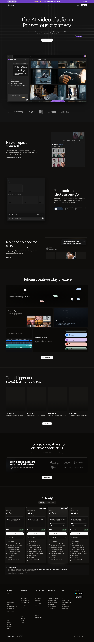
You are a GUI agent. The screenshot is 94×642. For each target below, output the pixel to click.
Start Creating (46, 40)
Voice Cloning (37, 600)
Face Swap (37, 615)
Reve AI (22, 620)
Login (78, 5)
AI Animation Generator (12, 606)
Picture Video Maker (52, 596)
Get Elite (79, 533)
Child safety (31, 639)
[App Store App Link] (81, 597)
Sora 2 (8, 616)
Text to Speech (38, 598)
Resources (53, 5)
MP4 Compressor (51, 608)
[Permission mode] (25, 60)
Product (28, 5)
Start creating (47, 477)
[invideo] (10, 636)
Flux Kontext (23, 614)
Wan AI (8, 620)
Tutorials (63, 596)
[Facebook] (85, 636)
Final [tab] (45, 59)
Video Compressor (52, 606)
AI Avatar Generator (11, 598)
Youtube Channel (65, 600)
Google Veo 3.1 (10, 613)
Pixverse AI (9, 622)
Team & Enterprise (50, 502)
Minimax (36, 607)
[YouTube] (83, 636)
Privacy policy (11, 639)
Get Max (36, 533)
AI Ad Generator (10, 608)
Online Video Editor (52, 594)
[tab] (10, 56)
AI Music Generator (39, 596)
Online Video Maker (52, 600)
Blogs (63, 598)
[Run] (42, 218)
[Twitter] (74, 636)
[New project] (46, 56)
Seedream (23, 612)
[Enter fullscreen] (85, 59)
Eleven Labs (37, 605)
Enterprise (42, 5)
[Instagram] (80, 636)
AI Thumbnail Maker (25, 600)
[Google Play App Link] (81, 593)
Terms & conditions (21, 639)
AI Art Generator (24, 596)
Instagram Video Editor (53, 598)
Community (61, 5)
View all (9, 628)
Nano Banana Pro (24, 607)
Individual (42, 502)
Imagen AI (23, 618)
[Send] (27, 100)
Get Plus (15, 533)
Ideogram (23, 609)
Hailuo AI (9, 624)
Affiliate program (65, 606)
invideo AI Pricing (65, 608)
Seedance (9, 626)
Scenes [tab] (39, 59)
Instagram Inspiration (66, 602)
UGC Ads (9, 604)
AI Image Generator (25, 594)
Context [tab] (33, 59)
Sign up (84, 5)
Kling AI (8, 618)
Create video (47, 423)
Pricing (47, 5)
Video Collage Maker (52, 602)
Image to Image (24, 598)
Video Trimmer (51, 604)
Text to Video (10, 600)
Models (35, 5)
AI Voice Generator (39, 594)
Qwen (22, 616)
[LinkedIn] (77, 636)
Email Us (63, 594)
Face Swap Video (38, 617)
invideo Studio (51, 590)
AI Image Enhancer (25, 602)
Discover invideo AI (47, 357)
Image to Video (10, 602)
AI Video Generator (11, 595)
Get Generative (57, 533)
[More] (28, 60)
